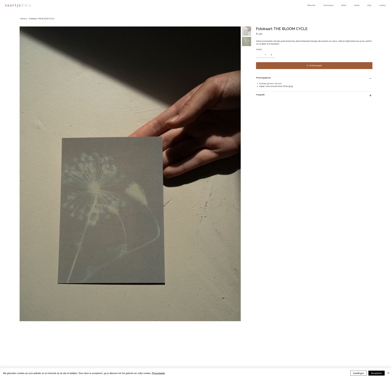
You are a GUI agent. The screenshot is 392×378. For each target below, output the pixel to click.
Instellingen (358, 373)
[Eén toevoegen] (271, 55)
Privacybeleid (158, 373)
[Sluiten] (388, 373)
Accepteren (376, 373)
